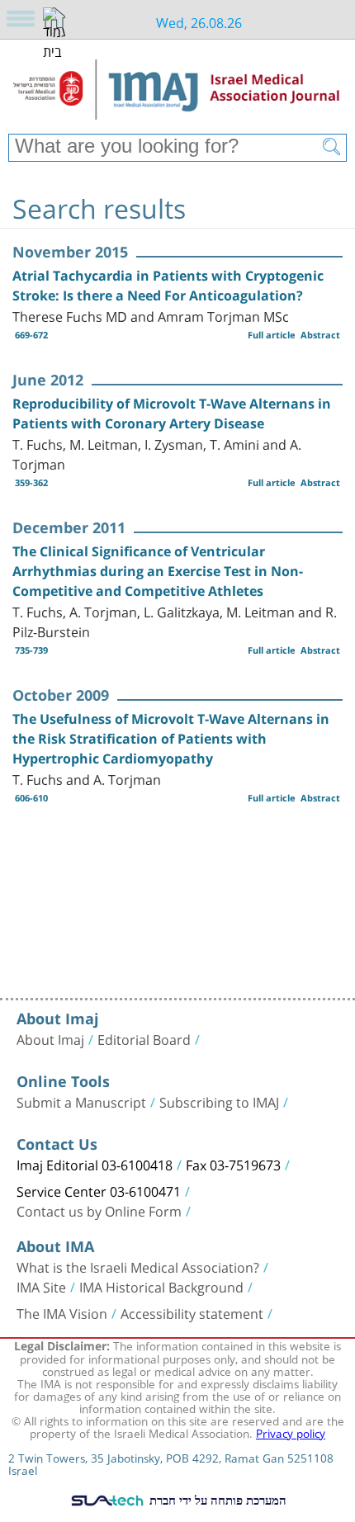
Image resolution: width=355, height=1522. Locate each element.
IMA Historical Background (161, 1286)
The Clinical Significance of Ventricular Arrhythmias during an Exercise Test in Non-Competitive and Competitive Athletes (157, 571)
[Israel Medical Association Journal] (177, 92)
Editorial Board (144, 1038)
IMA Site (41, 1286)
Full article (272, 335)
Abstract (320, 335)
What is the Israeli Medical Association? (138, 1266)
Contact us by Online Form (99, 1210)
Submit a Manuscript (81, 1101)
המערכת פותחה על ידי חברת (216, 1499)
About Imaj (50, 1038)
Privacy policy (290, 1432)
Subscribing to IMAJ (219, 1101)
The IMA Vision (62, 1312)
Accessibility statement (192, 1312)
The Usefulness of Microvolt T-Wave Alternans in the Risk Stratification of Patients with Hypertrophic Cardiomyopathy (170, 739)
